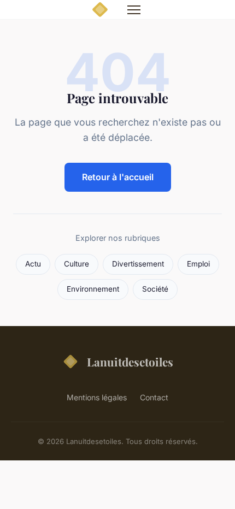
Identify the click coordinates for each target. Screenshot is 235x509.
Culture (76, 263)
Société (155, 289)
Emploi (198, 263)
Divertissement (138, 263)
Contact (154, 397)
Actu (33, 263)
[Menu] (134, 10)
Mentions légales (97, 397)
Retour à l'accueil (118, 176)
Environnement (93, 289)
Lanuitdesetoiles (130, 361)
